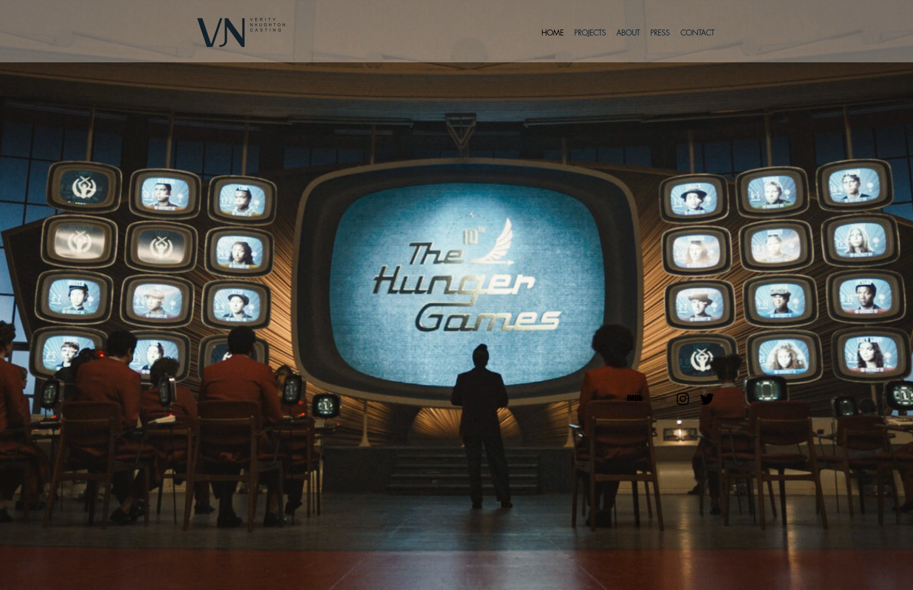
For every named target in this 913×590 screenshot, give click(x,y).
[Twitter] (707, 398)
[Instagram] (683, 398)
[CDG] (658, 398)
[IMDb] (634, 398)
